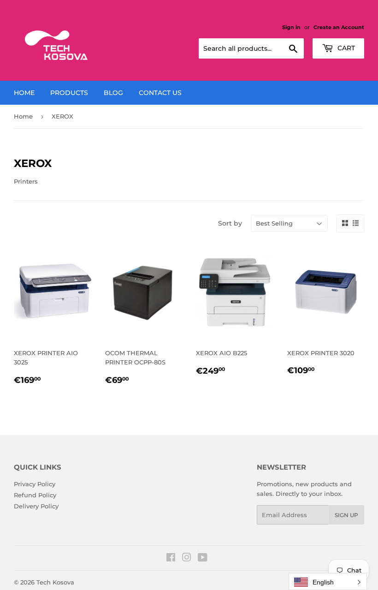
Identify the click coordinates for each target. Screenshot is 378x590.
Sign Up (346, 515)
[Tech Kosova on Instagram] (186, 558)
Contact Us (160, 93)
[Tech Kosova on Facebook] (171, 558)
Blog (113, 93)
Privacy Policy (34, 484)
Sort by (230, 223)
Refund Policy (35, 495)
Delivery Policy (36, 506)
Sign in (291, 27)
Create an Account (338, 27)
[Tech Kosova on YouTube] (202, 558)
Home (24, 93)
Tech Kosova (55, 582)
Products (69, 93)
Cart (345, 48)
